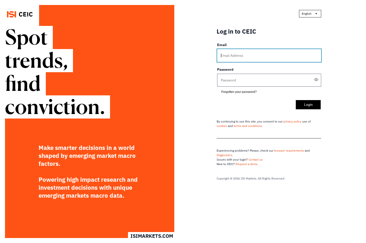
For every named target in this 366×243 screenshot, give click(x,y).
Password (225, 69)
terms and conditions (248, 126)
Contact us (255, 159)
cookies (222, 126)
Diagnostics (224, 155)
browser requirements (289, 150)
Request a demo (247, 164)
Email (222, 45)
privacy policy (292, 121)
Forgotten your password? (239, 92)
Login (308, 105)
